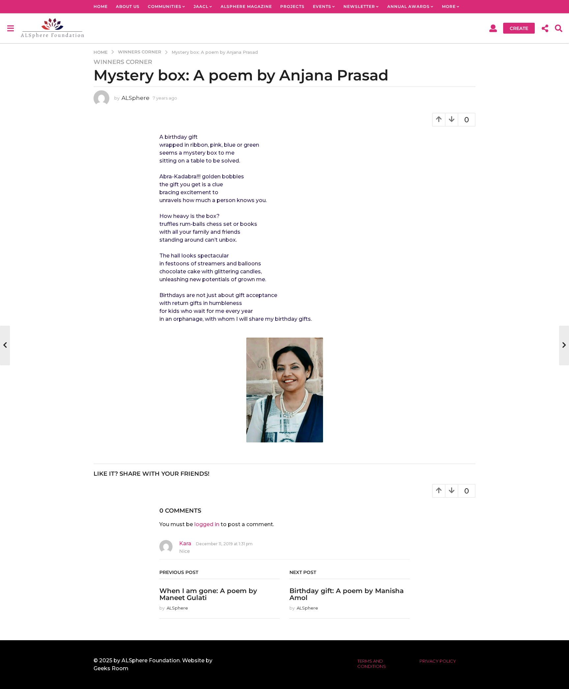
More (449, 6)
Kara (185, 543)
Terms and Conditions (371, 663)
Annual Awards (408, 6)
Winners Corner (123, 62)
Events (322, 6)
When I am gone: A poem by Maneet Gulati (208, 594)
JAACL (201, 6)
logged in (206, 524)
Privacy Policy (438, 661)
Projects (292, 6)
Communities (164, 6)
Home (101, 6)
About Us (128, 6)
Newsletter (359, 6)
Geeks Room (111, 668)
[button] (10, 28)
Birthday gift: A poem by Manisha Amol (346, 594)
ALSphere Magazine (246, 6)
